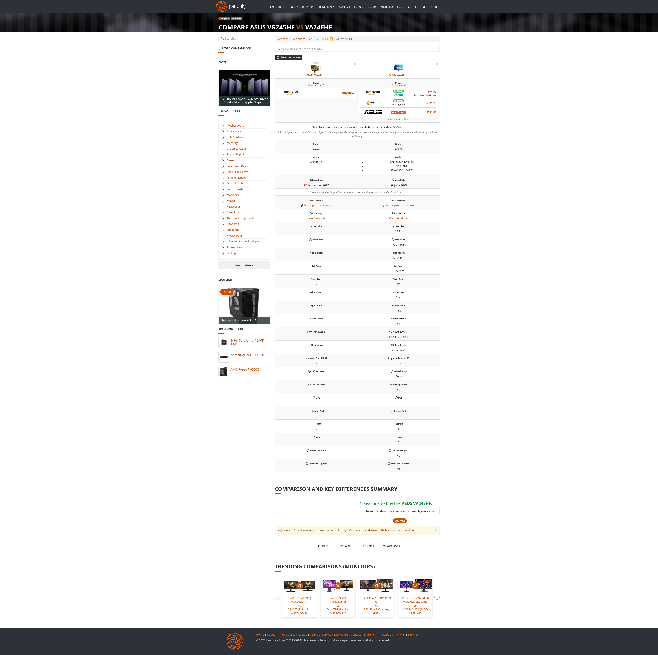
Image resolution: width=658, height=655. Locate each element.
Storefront (370, 635)
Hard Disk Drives (237, 172)
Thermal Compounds (240, 218)
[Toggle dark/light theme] (409, 6)
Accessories (234, 247)
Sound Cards (235, 189)
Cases (230, 160)
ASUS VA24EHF (398, 75)
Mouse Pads (235, 235)
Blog (400, 6)
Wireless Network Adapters (244, 241)
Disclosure (398, 127)
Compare (345, 6)
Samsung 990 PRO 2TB (247, 355)
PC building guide (365, 6)
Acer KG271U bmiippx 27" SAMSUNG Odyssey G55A (377, 605)
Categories (277, 6)
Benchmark (326, 6)
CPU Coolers (235, 137)
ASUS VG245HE (316, 75)
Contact (356, 635)
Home (260, 635)
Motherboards (236, 125)
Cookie (302, 635)
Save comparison (290, 57)
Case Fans (233, 212)
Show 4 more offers (398, 119)
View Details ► (316, 218)
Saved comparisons (236, 48)
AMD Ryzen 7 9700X (244, 369)
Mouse (231, 201)
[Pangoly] (231, 4)
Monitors (233, 195)
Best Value (243, 265)
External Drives (236, 178)
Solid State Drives (238, 166)
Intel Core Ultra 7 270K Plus (247, 342)
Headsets (233, 224)
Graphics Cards (237, 148)
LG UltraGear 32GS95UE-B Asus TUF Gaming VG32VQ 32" (338, 605)
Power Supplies (237, 154)
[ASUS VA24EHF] (398, 67)
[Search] (416, 6)
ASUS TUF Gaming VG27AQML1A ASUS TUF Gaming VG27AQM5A (299, 605)
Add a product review (318, 205)
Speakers (233, 230)
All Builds (387, 6)
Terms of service (320, 635)
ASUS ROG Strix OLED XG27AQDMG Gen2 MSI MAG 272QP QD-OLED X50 (415, 605)
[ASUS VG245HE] (316, 67)
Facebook (386, 635)
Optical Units (235, 183)
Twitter (400, 635)
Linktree (413, 635)
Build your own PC (302, 6)
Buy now (400, 520)
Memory (232, 143)
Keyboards (234, 207)
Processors (234, 131)
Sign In (435, 6)
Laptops (232, 253)
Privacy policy (286, 635)
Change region (316, 85)
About (271, 635)
